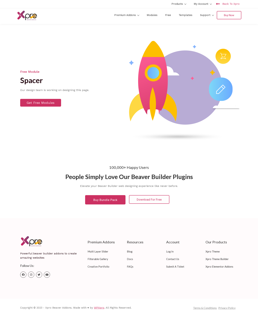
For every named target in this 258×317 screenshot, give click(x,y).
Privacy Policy (227, 307)
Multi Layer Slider (98, 251)
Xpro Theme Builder (217, 259)
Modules (152, 15)
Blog (130, 251)
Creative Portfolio (98, 266)
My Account (201, 3)
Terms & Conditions (205, 307)
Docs (130, 259)
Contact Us (172, 259)
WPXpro (99, 307)
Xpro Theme (213, 251)
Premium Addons (125, 15)
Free (168, 15)
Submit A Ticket (175, 266)
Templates (185, 15)
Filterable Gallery (98, 259)
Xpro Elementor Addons (219, 266)
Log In (170, 251)
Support (205, 15)
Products (177, 3)
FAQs (130, 266)
